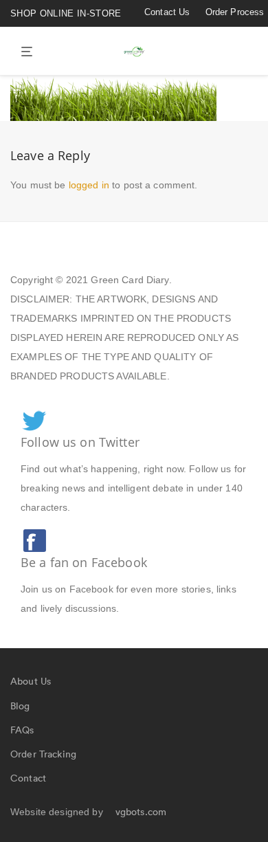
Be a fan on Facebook (84, 562)
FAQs (22, 730)
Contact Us (167, 12)
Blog (20, 706)
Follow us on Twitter (80, 442)
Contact (28, 778)
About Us (30, 681)
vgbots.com (140, 812)
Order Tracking (43, 754)
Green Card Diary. (131, 279)
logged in (89, 184)
